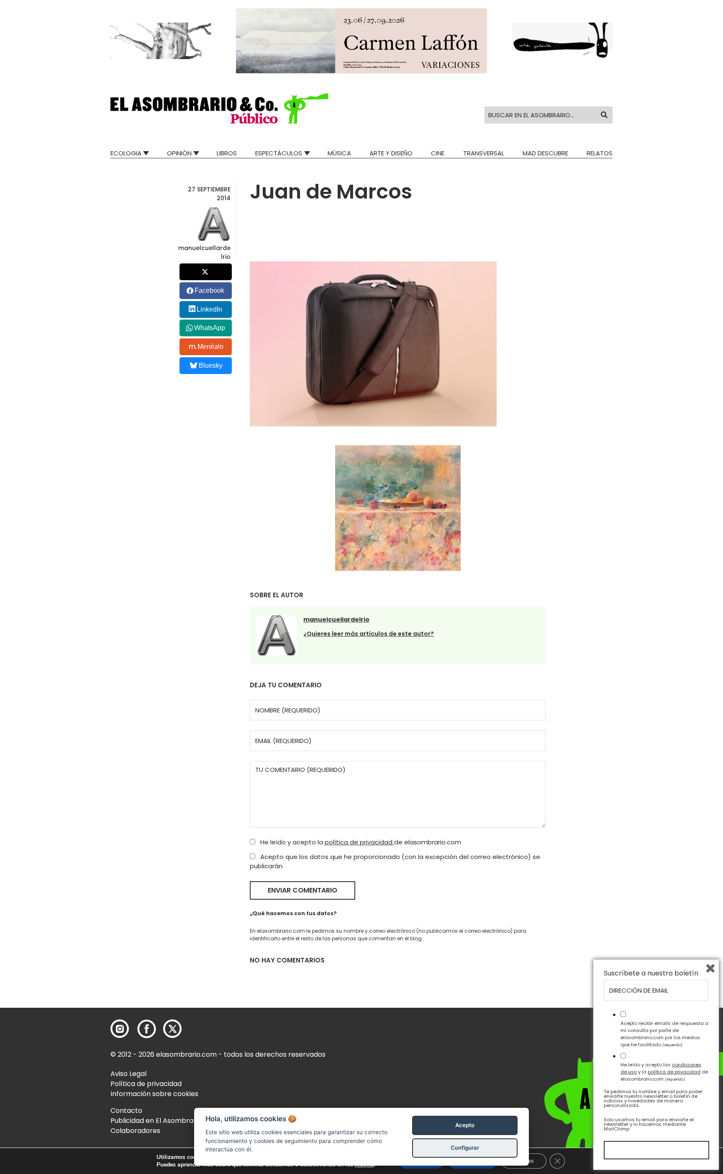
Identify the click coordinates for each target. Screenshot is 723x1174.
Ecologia (125, 153)
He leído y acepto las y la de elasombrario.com (664, 1071)
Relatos (600, 153)
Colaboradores (135, 1130)
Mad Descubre (545, 153)
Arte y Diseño (391, 153)
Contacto (126, 1110)
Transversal (483, 153)
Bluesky (211, 365)
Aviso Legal (128, 1074)
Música (339, 153)
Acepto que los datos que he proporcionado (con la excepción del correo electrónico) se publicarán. (395, 861)
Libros (227, 153)
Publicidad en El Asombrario (156, 1120)
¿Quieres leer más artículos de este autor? (368, 634)
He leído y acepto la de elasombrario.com (360, 842)
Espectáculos (278, 153)
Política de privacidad (146, 1084)
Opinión (179, 153)
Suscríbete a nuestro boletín (651, 973)
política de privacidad (359, 842)
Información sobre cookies (154, 1094)
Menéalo (210, 346)
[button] (219, 108)
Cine (437, 153)
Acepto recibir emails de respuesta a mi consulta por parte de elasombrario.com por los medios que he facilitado (664, 1034)
